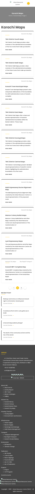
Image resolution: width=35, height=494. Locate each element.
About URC (4, 385)
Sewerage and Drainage (11, 427)
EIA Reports (7, 444)
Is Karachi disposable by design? (13, 323)
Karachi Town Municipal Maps (16, 86)
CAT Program (8, 472)
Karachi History (8, 402)
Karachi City (4, 399)
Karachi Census (9, 404)
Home (10, 16)
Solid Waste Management (12, 429)
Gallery (6, 396)
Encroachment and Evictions (13, 416)
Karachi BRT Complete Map (15, 267)
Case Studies (8, 455)
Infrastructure (5, 420)
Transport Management (11, 434)
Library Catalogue (9, 394)
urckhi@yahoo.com (9, 370)
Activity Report (8, 390)
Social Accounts (6, 475)
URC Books (7, 453)
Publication (4, 451)
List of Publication (9, 464)
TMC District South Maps (14, 39)
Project (6, 469)
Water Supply (8, 422)
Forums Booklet (9, 460)
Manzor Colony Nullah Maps (15, 215)
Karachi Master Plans (10, 406)
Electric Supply (8, 425)
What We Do (8, 387)
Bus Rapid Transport (26, 261)
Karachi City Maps (26, 34)
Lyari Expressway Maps (14, 241)
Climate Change (9, 446)
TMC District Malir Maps (14, 63)
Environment (5, 442)
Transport (4, 432)
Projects (3, 467)
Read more (8, 49)
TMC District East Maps (14, 112)
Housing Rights (8, 414)
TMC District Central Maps (15, 162)
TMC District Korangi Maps (15, 138)
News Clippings (9, 457)
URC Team (7, 392)
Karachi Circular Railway (11, 439)
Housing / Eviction (6, 411)
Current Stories (7, 303)
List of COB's (8, 462)
